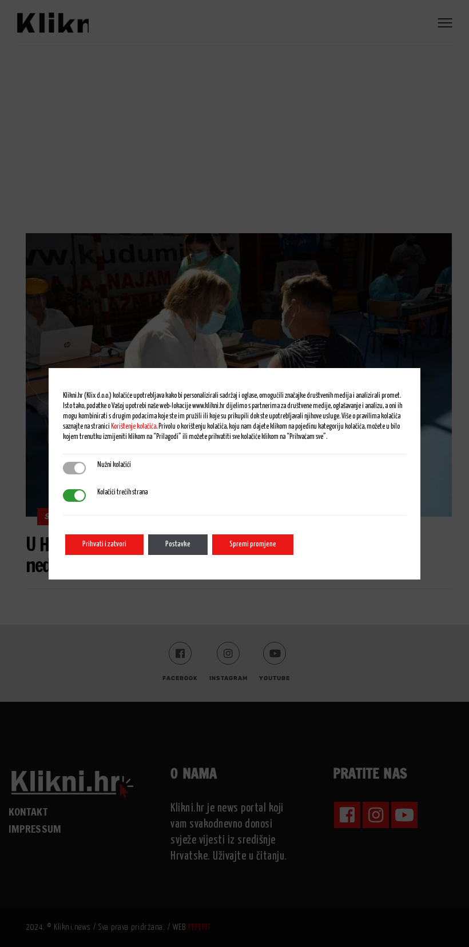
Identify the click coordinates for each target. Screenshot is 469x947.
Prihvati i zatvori (104, 544)
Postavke (177, 544)
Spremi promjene (252, 544)
